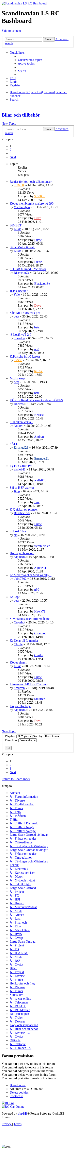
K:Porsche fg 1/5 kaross (25, 356)
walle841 (20, 469)
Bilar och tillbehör (21, 115)
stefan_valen (42, 546)
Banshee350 (22, 513)
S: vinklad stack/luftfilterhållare (29, 618)
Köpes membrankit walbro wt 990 (32, 203)
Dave (37, 218)
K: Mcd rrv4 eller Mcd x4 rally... (30, 575)
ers (15, 535)
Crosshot (19, 622)
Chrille (18, 644)
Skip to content (11, 30)
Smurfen (19, 688)
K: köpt (14, 597)
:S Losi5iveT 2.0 (20, 334)
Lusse (17, 229)
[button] (13, 157)
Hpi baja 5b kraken (22, 553)
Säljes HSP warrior (22, 487)
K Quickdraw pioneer (24, 509)
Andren (18, 425)
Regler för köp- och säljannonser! (31, 181)
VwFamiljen (22, 207)
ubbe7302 (20, 578)
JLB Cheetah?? (19, 291)
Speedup (19, 338)
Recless (19, 404)
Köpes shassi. (18, 662)
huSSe (18, 360)
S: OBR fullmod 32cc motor (28, 269)
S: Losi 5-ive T (19, 531)
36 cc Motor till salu (22, 247)
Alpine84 (20, 557)
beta (16, 316)
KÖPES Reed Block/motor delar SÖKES (36, 400)
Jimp (17, 491)
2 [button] (10, 149)
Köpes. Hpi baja (20, 706)
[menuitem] (30, 60)
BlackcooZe (21, 272)
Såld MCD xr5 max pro (25, 312)
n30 (36, 349)
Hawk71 (39, 611)
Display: (10, 736)
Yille (17, 294)
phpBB (22, 1113)
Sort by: (38, 736)
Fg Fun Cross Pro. (21, 465)
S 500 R (19, 185)
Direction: (11, 740)
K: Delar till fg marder (24, 640)
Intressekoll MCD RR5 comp (28, 684)
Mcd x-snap (17, 378)
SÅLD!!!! (16, 444)
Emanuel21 (21, 447)
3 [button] (10, 153)
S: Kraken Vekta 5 (21, 422)
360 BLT (15, 225)
